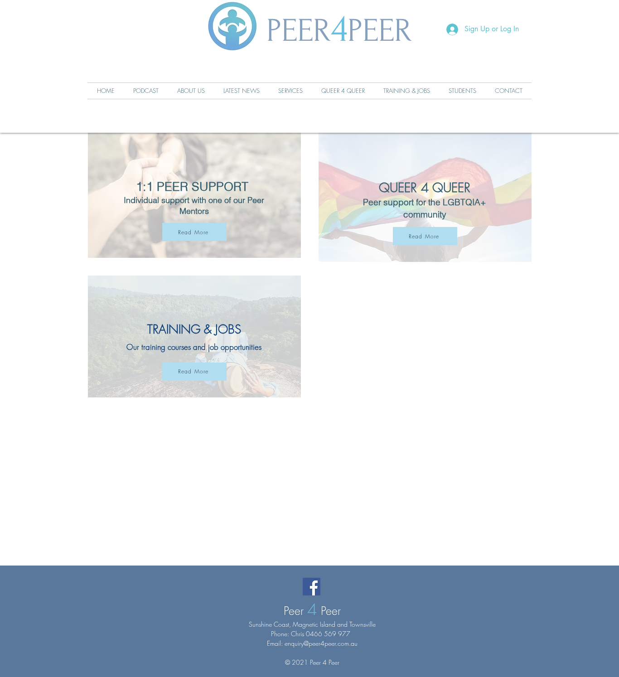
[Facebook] (311, 586)
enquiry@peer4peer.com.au (321, 643)
